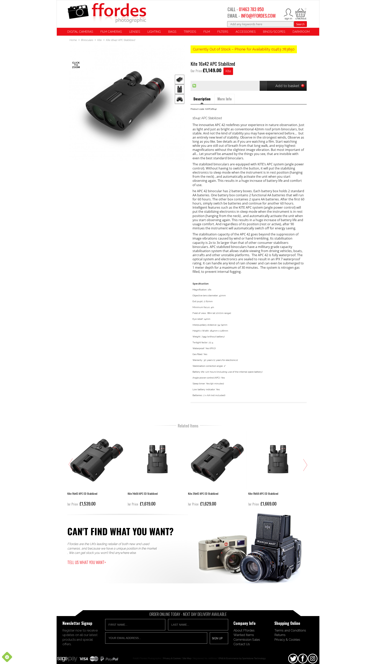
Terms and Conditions (290, 630)
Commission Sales (246, 639)
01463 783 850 (251, 9)
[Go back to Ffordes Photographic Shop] (107, 13)
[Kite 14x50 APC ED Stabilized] (157, 469)
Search (300, 24)
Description (202, 98)
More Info (224, 98)
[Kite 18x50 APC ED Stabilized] (277, 469)
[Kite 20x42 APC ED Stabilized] (217, 469)
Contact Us (241, 644)
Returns (280, 635)
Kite (228, 71)
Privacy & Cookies (287, 639)
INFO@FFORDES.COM (258, 15)
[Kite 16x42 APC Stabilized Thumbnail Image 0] (127, 103)
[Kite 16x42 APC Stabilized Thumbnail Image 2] (179, 99)
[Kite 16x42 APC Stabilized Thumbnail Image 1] (179, 89)
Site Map (187, 658)
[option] (127, 103)
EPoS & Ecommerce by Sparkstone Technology (242, 658)
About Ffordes (244, 630)
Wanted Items (243, 635)
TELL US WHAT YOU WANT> (86, 562)
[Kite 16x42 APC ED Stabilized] (96, 469)
